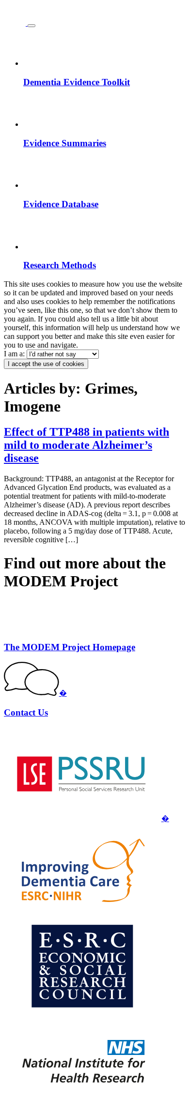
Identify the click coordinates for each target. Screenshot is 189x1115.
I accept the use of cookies (46, 363)
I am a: (15, 354)
